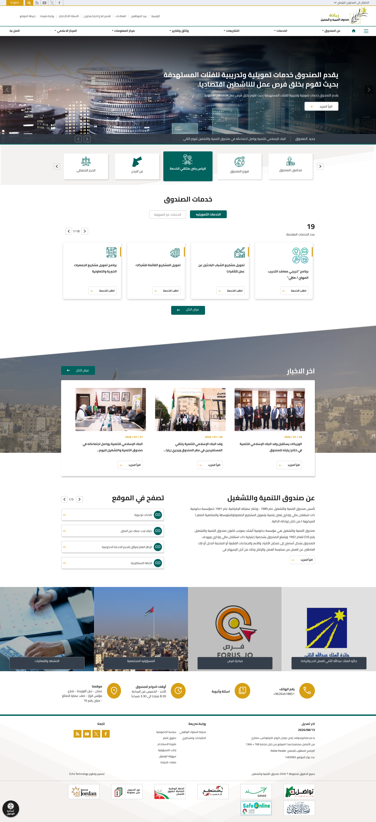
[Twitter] (97, 734)
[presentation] (320, 166)
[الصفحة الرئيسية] (353, 31)
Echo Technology (79, 773)
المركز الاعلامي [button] (67, 30)
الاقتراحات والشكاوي (194, 738)
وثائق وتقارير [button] (180, 30)
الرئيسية (155, 16)
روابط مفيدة (47, 16)
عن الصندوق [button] (332, 30)
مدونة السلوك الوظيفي (192, 732)
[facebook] (59, 3)
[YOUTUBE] (87, 734)
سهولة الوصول (167, 756)
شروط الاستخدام (167, 744)
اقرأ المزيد (326, 101)
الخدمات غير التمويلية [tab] (167, 214)
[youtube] (44, 3)
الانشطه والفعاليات (47, 661)
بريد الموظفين (138, 16)
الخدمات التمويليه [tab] (208, 214)
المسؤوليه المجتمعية (141, 661)
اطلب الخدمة (298, 290)
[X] (52, 3)
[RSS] (37, 3)
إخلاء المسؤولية (167, 750)
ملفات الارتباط (168, 762)
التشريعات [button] (232, 30)
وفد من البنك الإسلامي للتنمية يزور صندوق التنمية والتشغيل (247, 139)
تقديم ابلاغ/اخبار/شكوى (97, 16)
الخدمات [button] (282, 30)
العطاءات (120, 16)
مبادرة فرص (235, 661)
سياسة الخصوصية (166, 732)
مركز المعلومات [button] (124, 30)
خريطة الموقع (28, 16)
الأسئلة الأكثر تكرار (68, 16)
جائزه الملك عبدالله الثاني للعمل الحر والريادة (329, 661)
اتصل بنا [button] (15, 30)
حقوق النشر (169, 738)
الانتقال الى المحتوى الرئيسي (353, 2)
